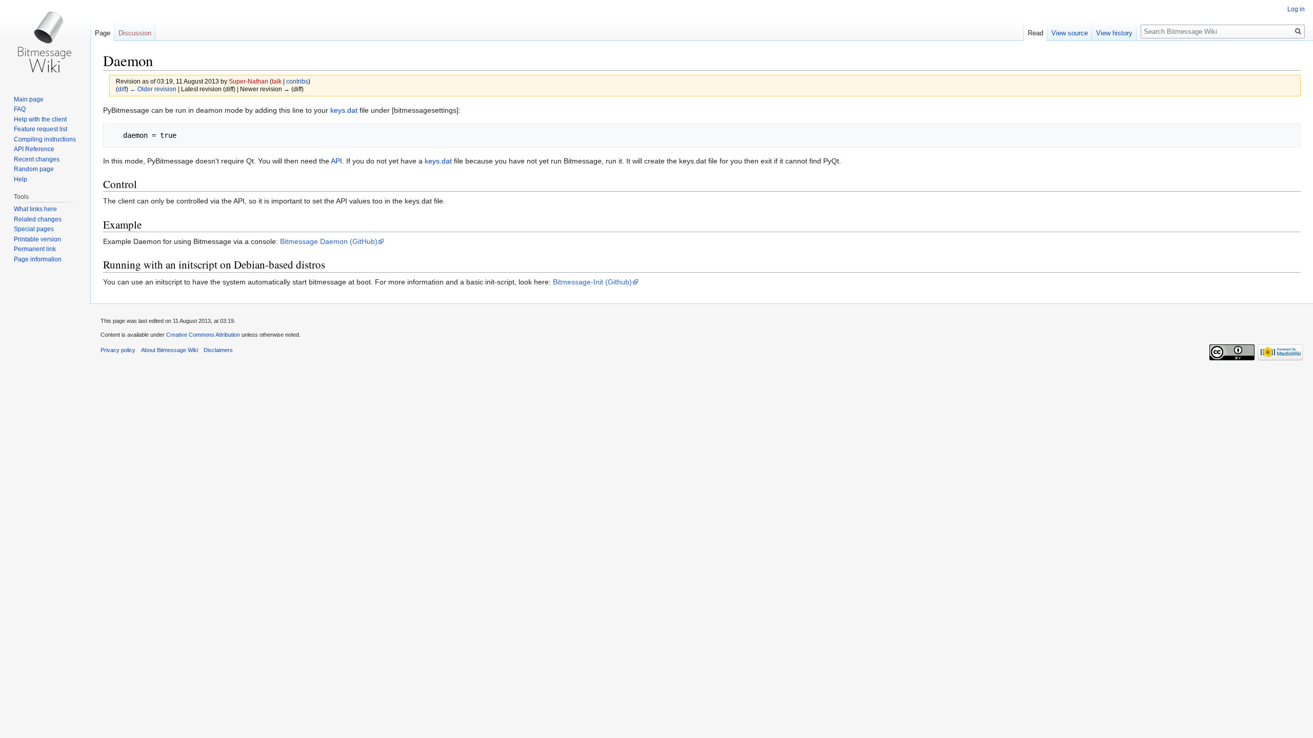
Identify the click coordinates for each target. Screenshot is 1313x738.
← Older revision (153, 89)
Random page (34, 169)
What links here (35, 209)
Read (1035, 33)
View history (1114, 33)
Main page (29, 99)
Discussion (134, 33)
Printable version (37, 239)
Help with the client (40, 119)
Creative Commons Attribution (203, 335)
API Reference (34, 149)
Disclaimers (218, 350)
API (336, 161)
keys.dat (343, 110)
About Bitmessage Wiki (169, 350)
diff (122, 89)
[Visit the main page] (45, 41)
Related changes (38, 219)
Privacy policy (118, 350)
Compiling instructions (45, 139)
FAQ (20, 109)
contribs (297, 81)
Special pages (34, 229)
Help (20, 179)
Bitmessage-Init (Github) (592, 282)
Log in (1296, 9)
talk (277, 81)
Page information (38, 259)
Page (102, 33)
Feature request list (40, 129)
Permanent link (35, 249)
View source (1069, 33)
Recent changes (36, 159)
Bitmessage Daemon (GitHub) (328, 241)
